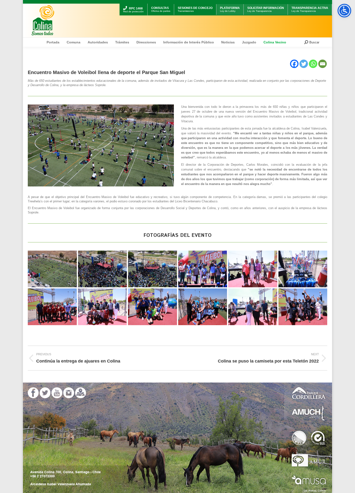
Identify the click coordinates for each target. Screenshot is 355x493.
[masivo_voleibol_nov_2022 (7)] (102, 306)
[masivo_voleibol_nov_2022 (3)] (252, 269)
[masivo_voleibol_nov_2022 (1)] (52, 269)
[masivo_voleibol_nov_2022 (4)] (202, 269)
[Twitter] (303, 64)
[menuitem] (133, 4)
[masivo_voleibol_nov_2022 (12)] (152, 269)
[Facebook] (294, 64)
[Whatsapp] (313, 64)
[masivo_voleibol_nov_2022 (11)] (202, 306)
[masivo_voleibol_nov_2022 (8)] (152, 306)
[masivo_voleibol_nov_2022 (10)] (252, 306)
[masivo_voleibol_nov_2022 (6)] (302, 269)
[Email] (322, 64)
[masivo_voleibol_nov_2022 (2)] (52, 306)
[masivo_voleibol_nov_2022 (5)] (102, 269)
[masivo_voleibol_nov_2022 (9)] (302, 306)
